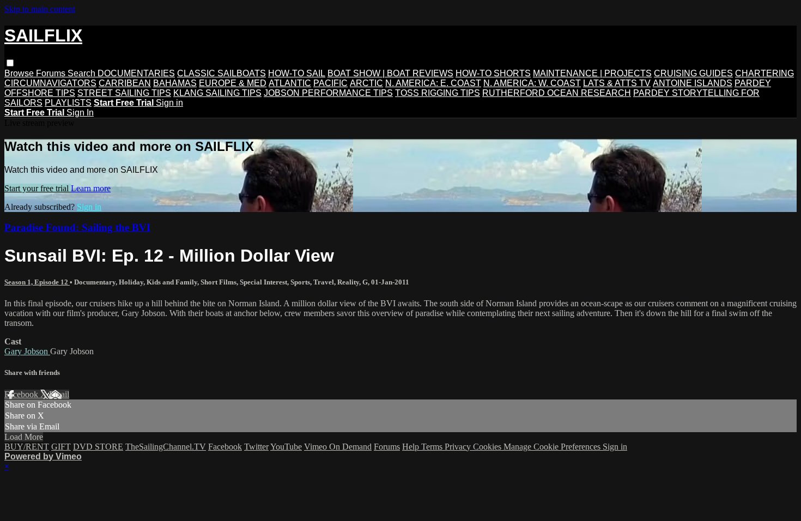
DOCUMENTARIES (136, 73)
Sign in (169, 102)
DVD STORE (98, 446)
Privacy (459, 446)
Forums (52, 73)
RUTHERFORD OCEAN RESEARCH (556, 93)
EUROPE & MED (232, 83)
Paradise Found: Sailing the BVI (77, 227)
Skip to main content (39, 9)
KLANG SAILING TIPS (217, 93)
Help (411, 446)
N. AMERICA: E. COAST (433, 83)
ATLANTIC (290, 83)
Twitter (256, 446)
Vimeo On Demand (338, 446)
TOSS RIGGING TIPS (437, 93)
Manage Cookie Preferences (553, 446)
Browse (20, 73)
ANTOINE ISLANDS (692, 83)
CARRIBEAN (125, 83)
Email (59, 394)
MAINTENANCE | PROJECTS (592, 73)
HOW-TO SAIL (296, 73)
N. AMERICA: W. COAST (532, 83)
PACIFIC (330, 83)
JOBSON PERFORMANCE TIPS (328, 93)
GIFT (61, 446)
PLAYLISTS (68, 102)
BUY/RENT (26, 446)
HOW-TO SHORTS (493, 73)
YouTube (286, 446)
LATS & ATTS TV (617, 83)
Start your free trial (37, 188)
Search (83, 73)
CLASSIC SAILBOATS (221, 73)
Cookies (488, 446)
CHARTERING (764, 73)
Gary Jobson (27, 351)
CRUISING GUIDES (693, 73)
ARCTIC (366, 83)
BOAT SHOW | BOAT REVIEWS (390, 73)
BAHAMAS (175, 83)
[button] (10, 62)
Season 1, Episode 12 (37, 282)
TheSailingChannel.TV (165, 446)
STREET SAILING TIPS (124, 93)
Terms (433, 446)
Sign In (80, 112)
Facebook (22, 394)
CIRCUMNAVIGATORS (50, 83)
